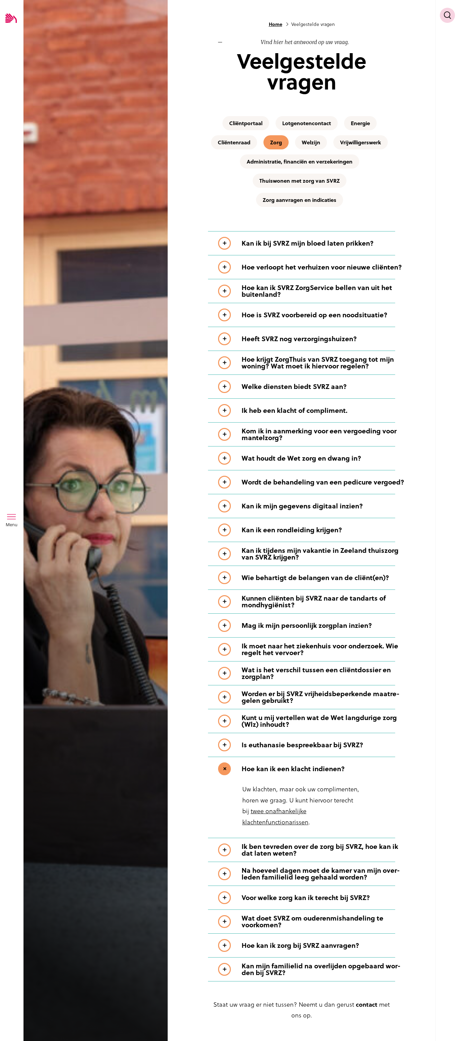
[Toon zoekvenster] (447, 15)
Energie (360, 123)
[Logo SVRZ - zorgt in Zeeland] (11, 18)
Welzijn (311, 142)
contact (366, 1004)
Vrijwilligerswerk (360, 142)
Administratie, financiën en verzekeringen (299, 161)
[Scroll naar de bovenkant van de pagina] (447, 1023)
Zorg (276, 142)
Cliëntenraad (234, 142)
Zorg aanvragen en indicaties (299, 200)
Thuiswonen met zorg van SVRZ (299, 180)
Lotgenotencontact (306, 123)
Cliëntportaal (245, 123)
